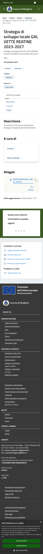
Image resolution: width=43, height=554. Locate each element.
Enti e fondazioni (11, 333)
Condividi (7, 68)
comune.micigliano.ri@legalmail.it (16, 450)
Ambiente (28, 18)
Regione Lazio (8, 2)
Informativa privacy (12, 511)
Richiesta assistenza (12, 497)
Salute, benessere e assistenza (16, 398)
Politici (7, 336)
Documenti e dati (11, 343)
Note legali (8, 514)
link (3, 536)
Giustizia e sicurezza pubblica (15, 388)
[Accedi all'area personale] (35, 2)
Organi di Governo (11, 323)
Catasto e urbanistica (12, 369)
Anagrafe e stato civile (13, 353)
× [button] (40, 522)
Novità (12, 18)
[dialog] (21, 537)
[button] (21, 550)
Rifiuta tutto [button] (21, 546)
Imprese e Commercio (12, 363)
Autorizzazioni (10, 401)
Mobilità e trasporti (11, 375)
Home (5, 18)
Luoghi (7, 430)
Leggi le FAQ (9, 494)
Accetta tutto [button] (21, 541)
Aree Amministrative (12, 326)
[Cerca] (38, 9)
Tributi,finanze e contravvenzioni (16, 391)
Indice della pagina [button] (13, 95)
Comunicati (9, 417)
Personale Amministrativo (14, 339)
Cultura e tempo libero (13, 356)
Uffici (6, 329)
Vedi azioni (18, 68)
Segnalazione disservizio (13, 490)
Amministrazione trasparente (15, 507)
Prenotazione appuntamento (15, 487)
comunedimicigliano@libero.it (16, 452)
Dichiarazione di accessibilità (15, 517)
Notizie (19, 18)
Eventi (7, 434)
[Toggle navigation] (4, 9)
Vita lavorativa (10, 360)
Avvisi (7, 421)
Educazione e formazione (13, 385)
